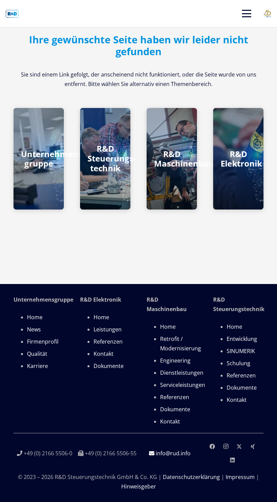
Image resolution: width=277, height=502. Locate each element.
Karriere (37, 366)
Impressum (240, 477)
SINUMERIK (241, 351)
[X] (239, 446)
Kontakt (104, 353)
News (34, 329)
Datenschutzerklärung (191, 477)
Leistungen (108, 329)
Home (35, 317)
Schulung (238, 363)
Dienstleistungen (181, 372)
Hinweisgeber (138, 486)
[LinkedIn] (232, 460)
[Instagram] (225, 446)
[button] (246, 13)
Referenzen (108, 341)
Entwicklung (242, 339)
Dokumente (109, 366)
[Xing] (252, 446)
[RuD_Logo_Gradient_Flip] (12, 13)
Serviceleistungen (182, 385)
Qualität (37, 353)
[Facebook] (212, 446)
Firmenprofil (42, 341)
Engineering (175, 360)
